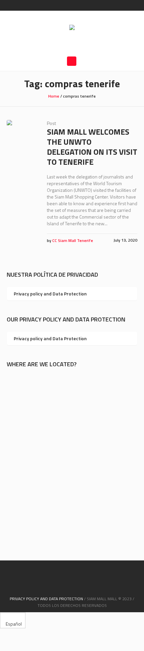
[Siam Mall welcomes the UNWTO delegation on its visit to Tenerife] (22, 135)
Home (53, 96)
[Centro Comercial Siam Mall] (72, 28)
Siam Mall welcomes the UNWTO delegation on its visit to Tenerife (92, 147)
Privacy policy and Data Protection (50, 293)
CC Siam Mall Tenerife (72, 240)
